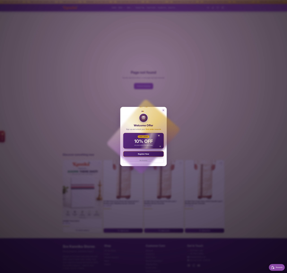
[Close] (163, 110)
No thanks (143, 160)
